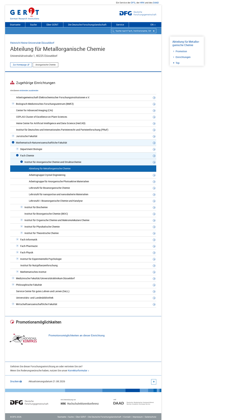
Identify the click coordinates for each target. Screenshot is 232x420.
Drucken (14, 381)
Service (120, 24)
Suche (33, 24)
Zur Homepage (19, 64)
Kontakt (127, 416)
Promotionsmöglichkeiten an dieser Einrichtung (77, 335)
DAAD (156, 2)
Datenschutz (150, 416)
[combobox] (133, 30)
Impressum (138, 416)
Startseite (15, 24)
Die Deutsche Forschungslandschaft (87, 24)
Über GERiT (52, 24)
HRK (142, 2)
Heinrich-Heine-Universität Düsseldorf (32, 42)
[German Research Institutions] (24, 13)
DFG (133, 2)
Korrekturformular (77, 370)
